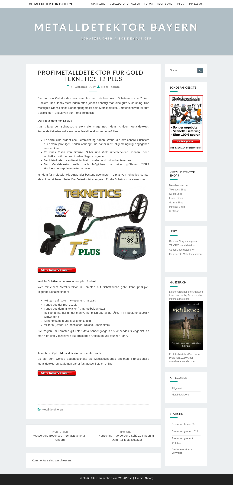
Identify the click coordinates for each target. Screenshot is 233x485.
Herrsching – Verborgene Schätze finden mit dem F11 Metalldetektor (126, 436)
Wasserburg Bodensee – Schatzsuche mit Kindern (59, 436)
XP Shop (174, 211)
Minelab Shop (177, 206)
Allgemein (177, 388)
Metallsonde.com (178, 185)
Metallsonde (110, 87)
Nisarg (149, 478)
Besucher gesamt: (183, 438)
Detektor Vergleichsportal (183, 241)
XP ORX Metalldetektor (182, 245)
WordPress (125, 478)
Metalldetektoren (52, 409)
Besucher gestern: (183, 431)
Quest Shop (175, 194)
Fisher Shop (176, 198)
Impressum (195, 4)
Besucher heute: (182, 424)
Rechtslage (164, 4)
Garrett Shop (176, 202)
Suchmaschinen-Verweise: (182, 451)
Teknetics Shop (177, 189)
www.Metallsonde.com (181, 361)
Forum (148, 4)
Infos (180, 4)
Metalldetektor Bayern (50, 4)
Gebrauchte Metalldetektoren (185, 254)
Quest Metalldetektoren (182, 249)
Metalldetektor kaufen (125, 4)
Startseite (98, 4)
